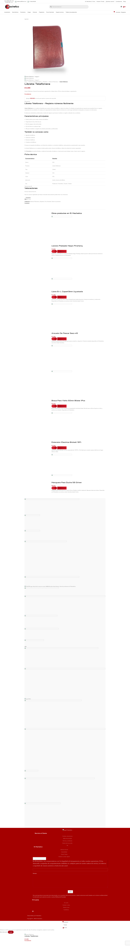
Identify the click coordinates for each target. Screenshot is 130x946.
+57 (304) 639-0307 (32, 1)
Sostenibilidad (64, 851)
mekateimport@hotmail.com (21, 1)
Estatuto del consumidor (67, 843)
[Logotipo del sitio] (12, 6)
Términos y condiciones (67, 840)
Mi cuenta (66, 902)
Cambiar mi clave (66, 905)
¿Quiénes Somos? (64, 849)
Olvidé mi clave (66, 907)
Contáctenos (66, 909)
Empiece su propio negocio (64, 856)
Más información (4, 932)
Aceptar (10, 932)
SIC (67, 845)
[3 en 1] (65, 460)
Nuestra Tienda (64, 854)
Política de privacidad (67, 838)
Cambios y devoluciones (67, 836)
